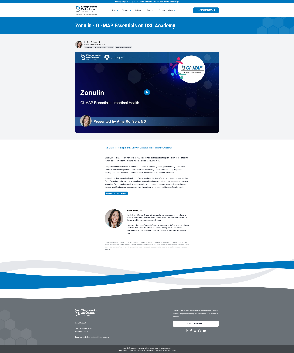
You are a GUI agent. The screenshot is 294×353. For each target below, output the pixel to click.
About (170, 10)
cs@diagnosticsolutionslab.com (96, 337)
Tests (114, 10)
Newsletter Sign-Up (194, 324)
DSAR (174, 350)
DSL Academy (165, 148)
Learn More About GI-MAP (116, 193)
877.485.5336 (80, 323)
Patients (150, 10)
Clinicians (138, 10)
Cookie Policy (150, 350)
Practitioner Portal (205, 10)
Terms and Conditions (136, 350)
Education (125, 10)
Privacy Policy (123, 350)
